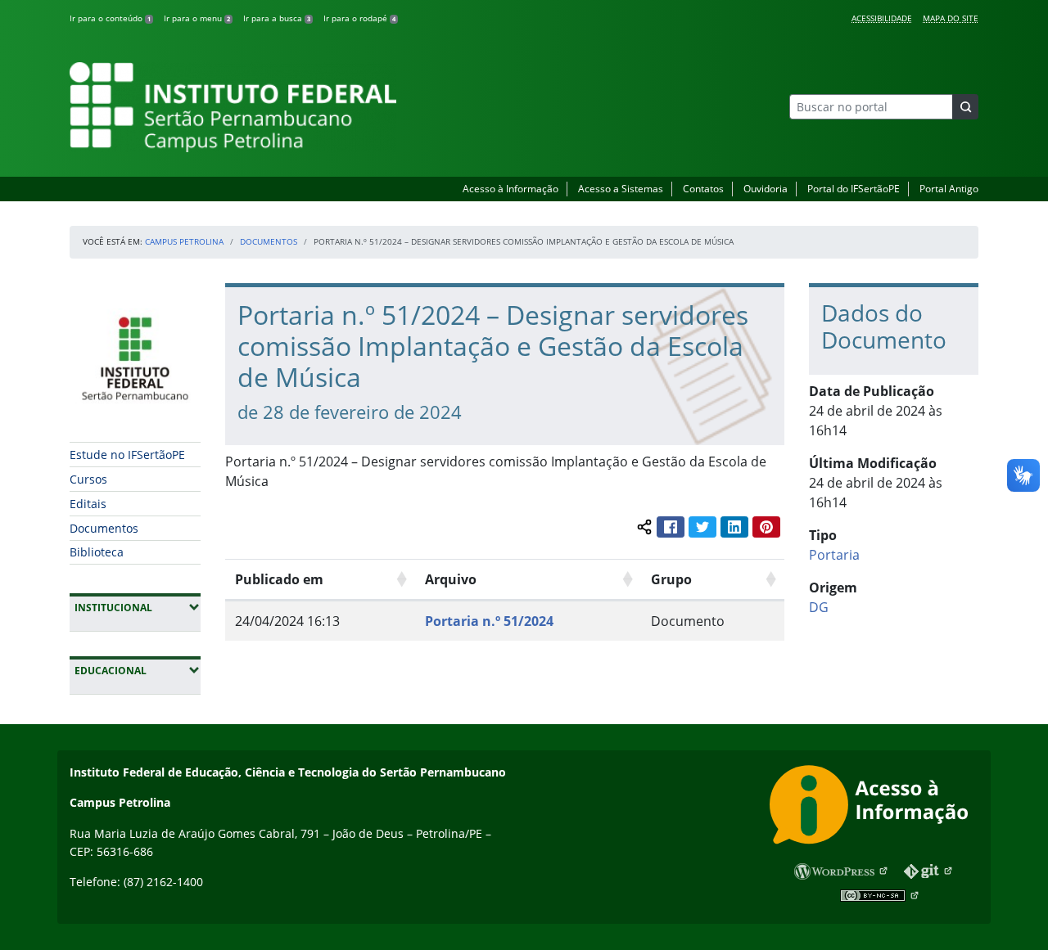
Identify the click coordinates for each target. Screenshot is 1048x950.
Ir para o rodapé (359, 18)
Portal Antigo (948, 189)
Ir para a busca (276, 18)
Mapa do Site (950, 18)
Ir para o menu (197, 18)
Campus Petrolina (184, 241)
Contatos (703, 189)
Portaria (834, 555)
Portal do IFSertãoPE (853, 189)
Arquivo (451, 579)
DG (819, 607)
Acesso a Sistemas (620, 189)
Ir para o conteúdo (110, 18)
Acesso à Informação (510, 189)
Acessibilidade (882, 18)
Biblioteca (97, 552)
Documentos (268, 241)
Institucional (138, 607)
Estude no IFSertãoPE (127, 454)
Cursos (88, 479)
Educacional (138, 670)
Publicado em (279, 579)
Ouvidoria (765, 189)
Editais (88, 503)
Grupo (671, 579)
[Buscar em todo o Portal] (965, 106)
